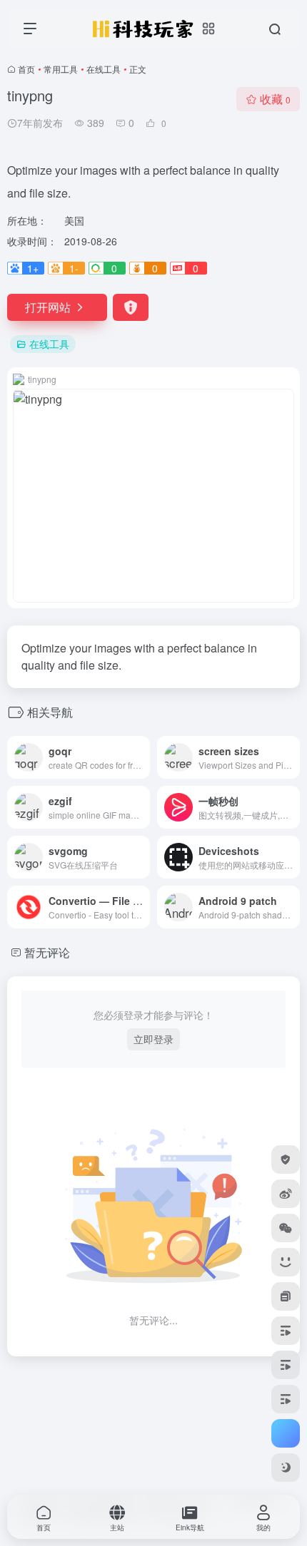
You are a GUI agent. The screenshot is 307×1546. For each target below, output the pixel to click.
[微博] (285, 1193)
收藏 (275, 99)
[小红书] (285, 1296)
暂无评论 (47, 952)
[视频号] (285, 1330)
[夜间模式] (285, 1467)
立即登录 (153, 1039)
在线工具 (103, 69)
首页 (26, 69)
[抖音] (285, 1365)
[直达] (142, 757)
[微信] (285, 1228)
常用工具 (61, 69)
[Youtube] (285, 1399)
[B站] (285, 1262)
